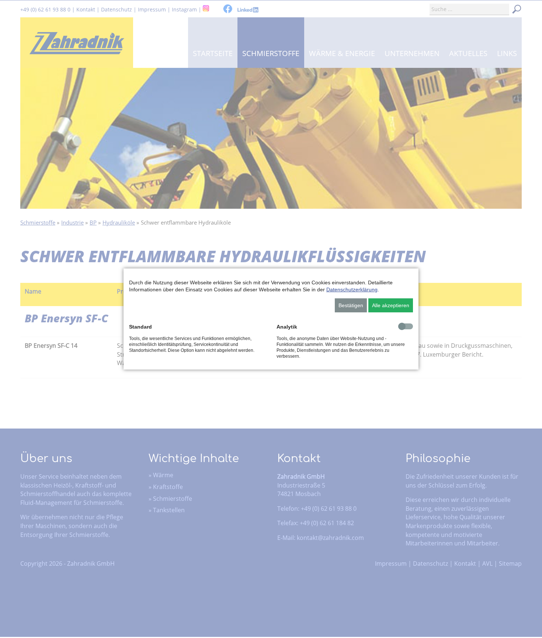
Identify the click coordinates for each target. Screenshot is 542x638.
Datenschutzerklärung (352, 289)
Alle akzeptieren (390, 305)
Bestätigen (350, 305)
